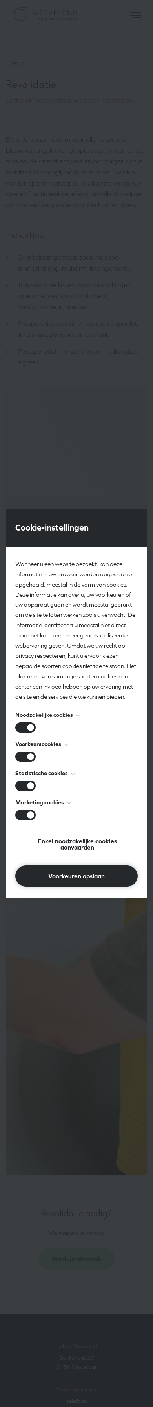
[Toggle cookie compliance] (25, 757)
